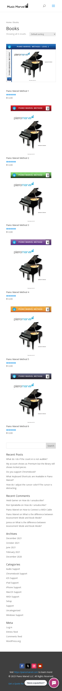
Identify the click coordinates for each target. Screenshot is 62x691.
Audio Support (13, 569)
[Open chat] (54, 683)
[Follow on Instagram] (34, 666)
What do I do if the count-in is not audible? (26, 459)
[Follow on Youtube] (40, 666)
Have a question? (36, 683)
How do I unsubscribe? (33, 500)
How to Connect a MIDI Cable (37, 509)
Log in (9, 627)
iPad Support (12, 582)
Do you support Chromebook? (21, 471)
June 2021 (11, 547)
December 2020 (14, 556)
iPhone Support (13, 587)
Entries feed (12, 631)
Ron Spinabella (13, 505)
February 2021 (13, 552)
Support (10, 605)
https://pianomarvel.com (26, 672)
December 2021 (14, 538)
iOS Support (12, 578)
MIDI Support (12, 596)
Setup (9, 601)
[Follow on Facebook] (22, 666)
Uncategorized (13, 610)
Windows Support (14, 615)
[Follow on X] (28, 666)
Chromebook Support (16, 573)
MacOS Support (14, 592)
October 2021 (13, 542)
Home (9, 22)
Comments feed (14, 636)
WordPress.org (13, 641)
